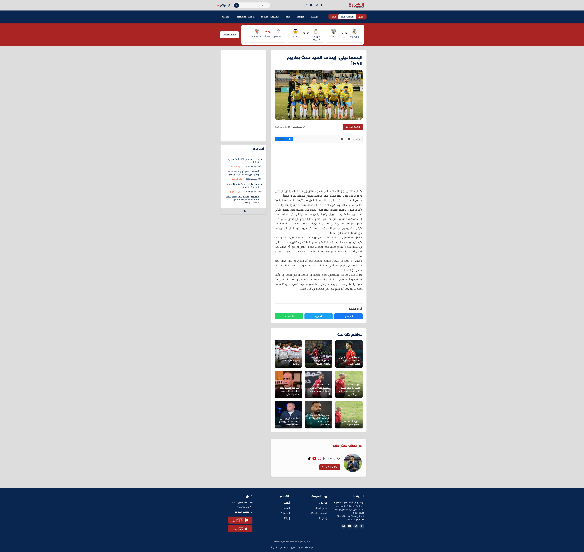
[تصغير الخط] (349, 139)
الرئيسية (314, 17)
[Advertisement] (319, 167)
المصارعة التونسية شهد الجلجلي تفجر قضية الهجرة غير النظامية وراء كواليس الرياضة (242, 200)
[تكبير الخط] (342, 139)
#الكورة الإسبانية (237, 166)
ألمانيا (287, 502)
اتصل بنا (274, 547)
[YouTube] (311, 5)
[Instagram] (317, 5)
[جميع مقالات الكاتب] (353, 463)
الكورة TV (225, 17)
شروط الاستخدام (287, 547)
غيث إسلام (297, 127)
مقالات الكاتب (331, 467)
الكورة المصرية (353, 127)
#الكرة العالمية (237, 179)
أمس (360, 16)
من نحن (323, 502)
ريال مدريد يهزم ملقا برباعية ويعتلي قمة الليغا (243, 160)
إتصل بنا (323, 518)
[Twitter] (355, 526)
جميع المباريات (229, 35)
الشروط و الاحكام (318, 513)
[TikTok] (306, 5)
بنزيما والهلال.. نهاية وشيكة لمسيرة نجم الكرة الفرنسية (243, 185)
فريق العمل (321, 508)
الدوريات (300, 17)
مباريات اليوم (347, 16)
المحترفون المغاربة (270, 17)
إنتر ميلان (285, 513)
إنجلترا (287, 518)
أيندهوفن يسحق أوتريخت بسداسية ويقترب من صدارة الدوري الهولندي (243, 173)
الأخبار (287, 17)
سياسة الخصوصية (305, 547)
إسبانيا (286, 508)
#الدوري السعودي (236, 191)
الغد (334, 16)
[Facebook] (321, 5)
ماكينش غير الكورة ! (245, 17)
